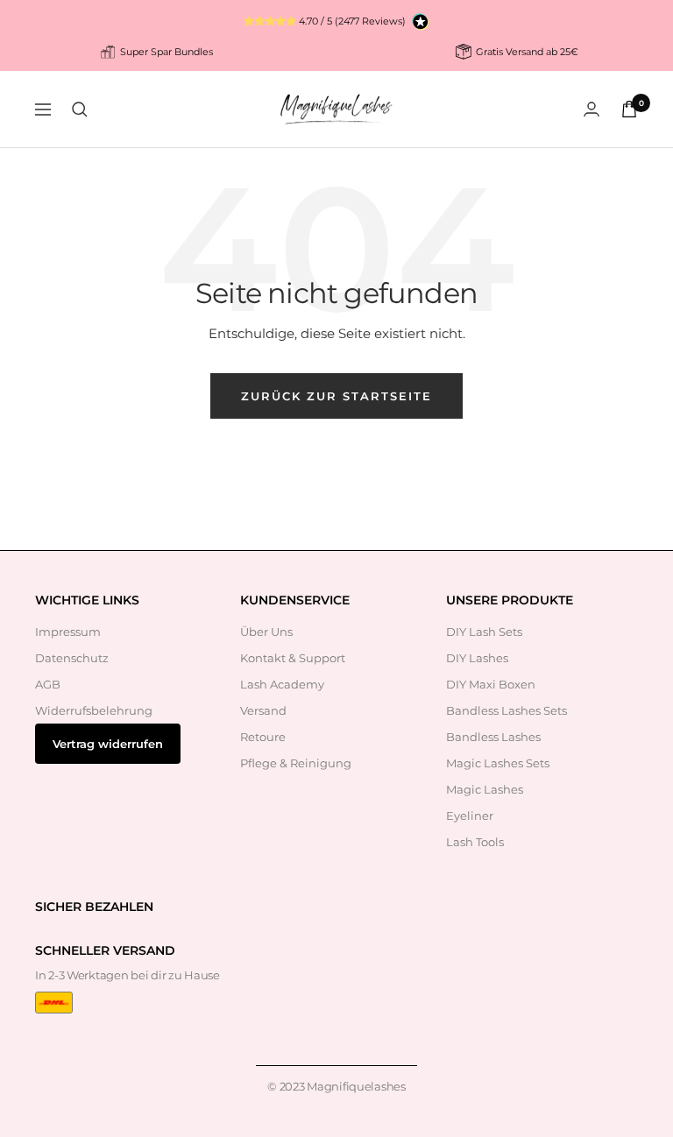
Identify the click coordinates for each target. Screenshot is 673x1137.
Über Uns (266, 632)
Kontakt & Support (292, 658)
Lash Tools (475, 842)
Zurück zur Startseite (336, 396)
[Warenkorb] (629, 109)
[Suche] (80, 109)
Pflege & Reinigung (295, 763)
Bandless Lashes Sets (506, 710)
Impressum (68, 632)
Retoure (263, 737)
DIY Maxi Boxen (490, 684)
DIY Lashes (477, 658)
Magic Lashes (484, 789)
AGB (47, 684)
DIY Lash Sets (484, 632)
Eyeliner (469, 816)
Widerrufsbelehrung (93, 710)
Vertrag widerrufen (108, 744)
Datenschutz (72, 658)
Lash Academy (282, 684)
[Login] (591, 109)
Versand (263, 710)
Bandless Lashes (493, 737)
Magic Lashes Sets (497, 763)
